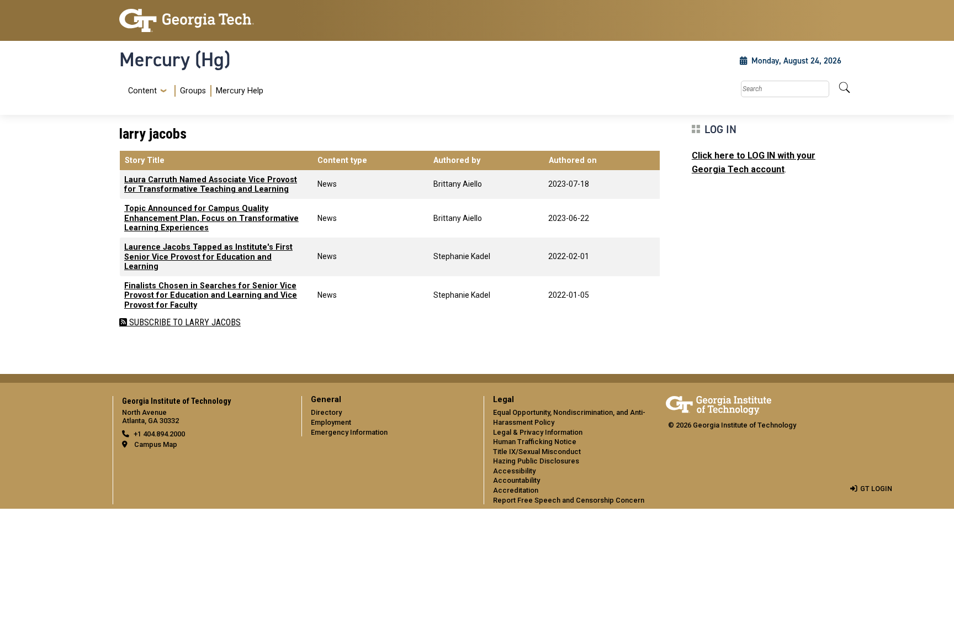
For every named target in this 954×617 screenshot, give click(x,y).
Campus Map (155, 444)
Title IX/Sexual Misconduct (537, 451)
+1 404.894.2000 (159, 434)
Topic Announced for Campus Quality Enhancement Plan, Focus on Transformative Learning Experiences (211, 218)
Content (142, 91)
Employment (331, 422)
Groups (193, 91)
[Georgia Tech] (203, 20)
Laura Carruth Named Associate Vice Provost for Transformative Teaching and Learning (210, 184)
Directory (326, 412)
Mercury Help (239, 91)
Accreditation (515, 490)
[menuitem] (193, 91)
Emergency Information (349, 432)
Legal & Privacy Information (537, 432)
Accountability (516, 480)
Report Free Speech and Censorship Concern (568, 500)
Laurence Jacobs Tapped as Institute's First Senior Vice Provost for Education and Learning (208, 256)
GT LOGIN (876, 488)
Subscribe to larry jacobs (184, 322)
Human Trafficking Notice (534, 441)
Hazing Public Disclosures (536, 461)
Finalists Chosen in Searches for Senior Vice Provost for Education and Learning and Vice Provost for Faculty (210, 295)
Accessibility (514, 471)
